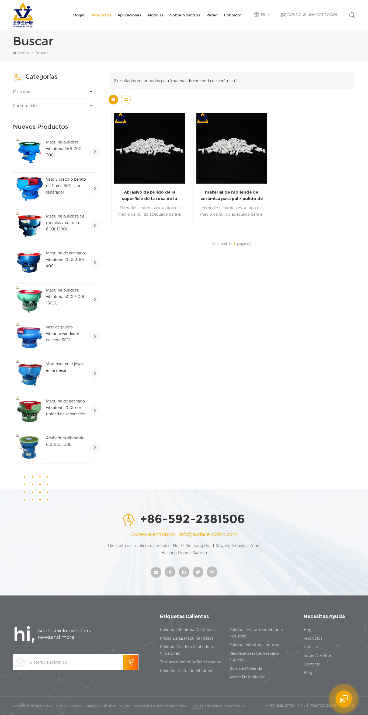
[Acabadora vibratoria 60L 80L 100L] (29, 447)
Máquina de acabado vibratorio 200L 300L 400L (65, 259)
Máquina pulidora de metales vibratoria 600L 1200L (65, 223)
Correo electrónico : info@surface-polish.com (184, 534)
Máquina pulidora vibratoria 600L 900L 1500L (65, 297)
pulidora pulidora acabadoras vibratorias (187, 650)
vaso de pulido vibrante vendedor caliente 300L (62, 333)
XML (301, 705)
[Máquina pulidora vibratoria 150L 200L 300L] (29, 152)
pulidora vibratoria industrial (255, 644)
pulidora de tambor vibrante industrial (256, 633)
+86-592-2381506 (192, 519)
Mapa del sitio (279, 705)
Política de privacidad (332, 705)
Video (211, 15)
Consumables (25, 105)
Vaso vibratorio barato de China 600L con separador (66, 186)
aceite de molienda (247, 677)
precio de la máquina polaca (187, 638)
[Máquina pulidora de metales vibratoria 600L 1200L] (29, 226)
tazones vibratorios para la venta (190, 662)
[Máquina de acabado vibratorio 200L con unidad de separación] (29, 411)
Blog (308, 672)
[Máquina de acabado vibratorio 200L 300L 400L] (29, 262)
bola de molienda (245, 668)
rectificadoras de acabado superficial (254, 656)
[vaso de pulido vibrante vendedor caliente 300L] (29, 337)
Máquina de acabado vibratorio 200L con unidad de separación (66, 407)
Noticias (156, 15)
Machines (21, 91)
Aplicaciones (129, 15)
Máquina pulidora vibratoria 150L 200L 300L (64, 148)
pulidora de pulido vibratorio (187, 670)
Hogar (79, 15)
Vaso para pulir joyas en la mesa (64, 367)
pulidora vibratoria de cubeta (187, 629)
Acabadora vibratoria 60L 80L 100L (65, 441)
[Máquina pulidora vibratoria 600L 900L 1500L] (29, 300)
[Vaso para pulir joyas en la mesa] (29, 373)
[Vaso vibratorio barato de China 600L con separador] (29, 189)
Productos (101, 15)
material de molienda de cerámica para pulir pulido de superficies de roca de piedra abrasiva (231, 196)
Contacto (232, 15)
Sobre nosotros (185, 15)
